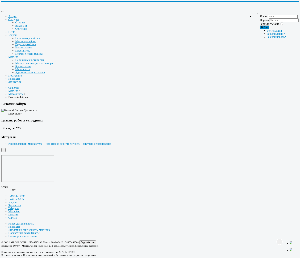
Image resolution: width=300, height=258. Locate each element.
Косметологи (23, 66)
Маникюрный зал (25, 41)
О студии (13, 19)
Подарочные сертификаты (24, 232)
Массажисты (22, 69)
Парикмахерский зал (27, 38)
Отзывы (20, 22)
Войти (264, 27)
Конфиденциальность (21, 223)
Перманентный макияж (29, 53)
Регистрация (274, 30)
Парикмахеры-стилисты (29, 59)
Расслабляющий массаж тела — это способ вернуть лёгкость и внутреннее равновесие (59, 143)
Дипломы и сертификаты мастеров (29, 229)
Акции (12, 16)
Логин (264, 16)
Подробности (87, 242)
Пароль (264, 20)
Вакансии (21, 25)
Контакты (14, 78)
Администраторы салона (30, 72)
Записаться (14, 81)
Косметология (23, 47)
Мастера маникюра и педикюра (34, 63)
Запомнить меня (269, 23)
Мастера (13, 56)
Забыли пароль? (276, 36)
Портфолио (15, 75)
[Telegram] (293, 250)
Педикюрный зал (25, 44)
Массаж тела (22, 50)
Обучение (21, 28)
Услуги (12, 34)
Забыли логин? (276, 33)
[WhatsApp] (293, 244)
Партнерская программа (22, 236)
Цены (11, 31)
